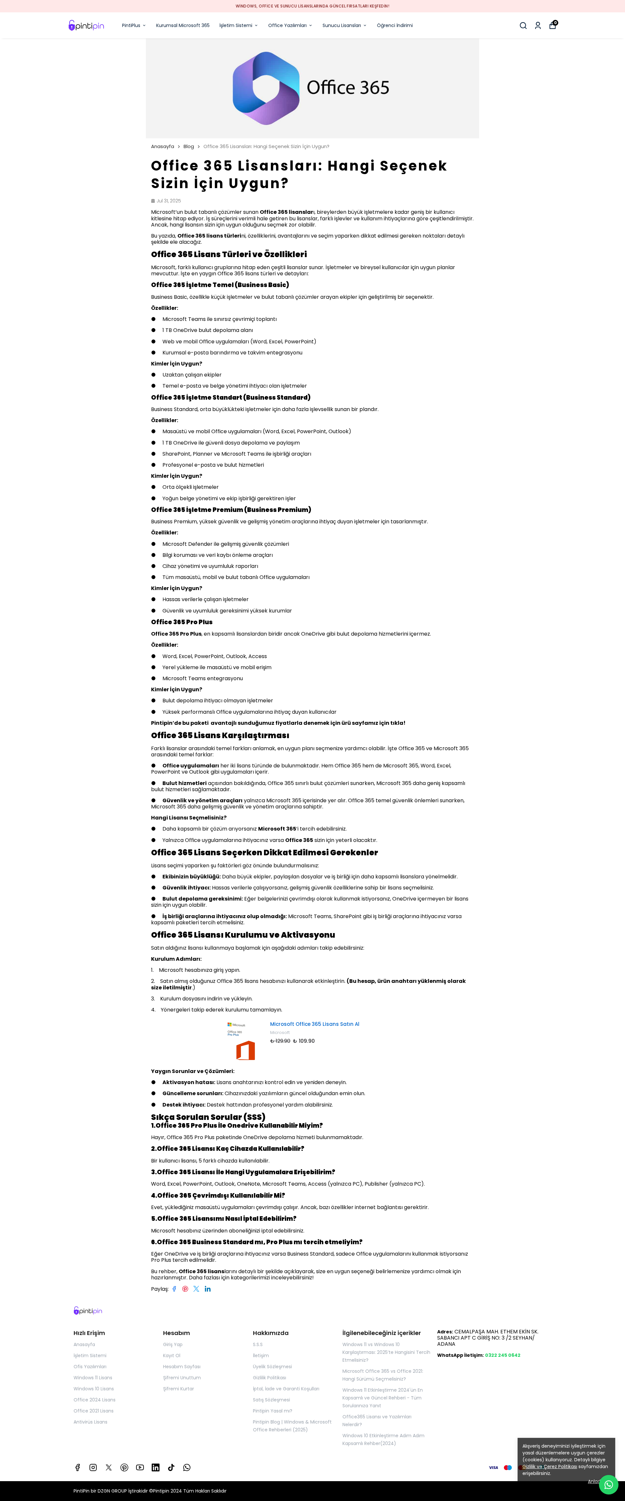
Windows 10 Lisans (94, 1388)
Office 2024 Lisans (95, 1400)
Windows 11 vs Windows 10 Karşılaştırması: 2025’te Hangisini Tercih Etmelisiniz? (386, 1352)
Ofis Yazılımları (90, 1366)
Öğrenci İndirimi (395, 25)
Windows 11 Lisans (93, 1377)
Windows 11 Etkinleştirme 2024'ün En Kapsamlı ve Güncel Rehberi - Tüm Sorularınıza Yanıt (382, 1398)
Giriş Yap (173, 1344)
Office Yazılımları (287, 25)
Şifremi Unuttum (182, 1377)
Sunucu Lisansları (342, 25)
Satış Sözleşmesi (271, 1400)
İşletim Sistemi (235, 25)
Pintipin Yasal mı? (272, 1411)
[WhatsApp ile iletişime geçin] (608, 1484)
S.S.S (258, 1344)
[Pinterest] (124, 1467)
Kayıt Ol (171, 1355)
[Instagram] (93, 1467)
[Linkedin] (156, 1467)
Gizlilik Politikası (269, 1377)
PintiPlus (131, 25)
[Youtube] (140, 1467)
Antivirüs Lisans (90, 1422)
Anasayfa (162, 146)
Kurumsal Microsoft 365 (183, 25)
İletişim (261, 1355)
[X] (109, 1467)
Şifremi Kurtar (178, 1388)
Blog (189, 146)
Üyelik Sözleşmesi (272, 1366)
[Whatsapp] (187, 1467)
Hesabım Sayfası (182, 1366)
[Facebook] (77, 1467)
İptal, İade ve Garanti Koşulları (286, 1388)
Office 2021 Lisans (94, 1411)
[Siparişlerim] (538, 25)
